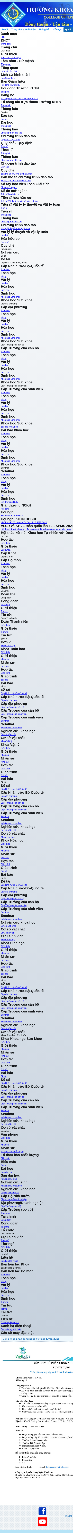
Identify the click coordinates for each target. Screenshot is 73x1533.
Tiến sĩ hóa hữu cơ (10, 194)
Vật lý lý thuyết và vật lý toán (15, 228)
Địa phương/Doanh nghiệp (13, 1199)
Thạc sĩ (4, 146)
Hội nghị (5, 509)
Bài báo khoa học (9, 426)
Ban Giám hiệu (8, 78)
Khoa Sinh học (8, 939)
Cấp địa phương (9, 700)
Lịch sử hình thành (10, 71)
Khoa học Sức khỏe (10, 297)
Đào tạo (57, 29)
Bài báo (4, 1069)
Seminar (5, 720)
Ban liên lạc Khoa (9, 1261)
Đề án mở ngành (9, 187)
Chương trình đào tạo (11, 132)
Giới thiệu (5, 1042)
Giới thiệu (30, 29)
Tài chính (5, 1213)
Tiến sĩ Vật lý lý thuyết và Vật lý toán (19, 201)
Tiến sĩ (4, 208)
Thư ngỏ (5, 1240)
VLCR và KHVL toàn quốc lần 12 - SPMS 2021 (24, 522)
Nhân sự (5, 659)
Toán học (5, 269)
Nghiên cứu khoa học (11, 727)
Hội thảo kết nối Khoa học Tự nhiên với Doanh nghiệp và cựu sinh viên (36, 529)
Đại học (4, 119)
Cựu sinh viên (7, 932)
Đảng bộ (5, 91)
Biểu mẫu (5, 1158)
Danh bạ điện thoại (10, 1322)
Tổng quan (6, 64)
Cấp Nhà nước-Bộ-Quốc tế (14, 693)
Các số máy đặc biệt (11, 1329)
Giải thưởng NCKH (10, 502)
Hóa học (5, 283)
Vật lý (3, 276)
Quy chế (5, 167)
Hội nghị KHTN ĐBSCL (12, 515)
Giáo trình (5, 1062)
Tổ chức (5, 1226)
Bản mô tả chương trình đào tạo (16, 173)
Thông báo (44, 29)
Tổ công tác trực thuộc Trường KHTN (19, 98)
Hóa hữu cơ (7, 235)
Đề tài (3, 1076)
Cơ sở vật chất (8, 734)
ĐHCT (5, 29)
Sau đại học (6, 1172)
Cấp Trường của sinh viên (13, 714)
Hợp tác (5, 1056)
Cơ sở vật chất (8, 1124)
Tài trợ (4, 1309)
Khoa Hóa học (8, 837)
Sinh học (5, 290)
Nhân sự (5, 1049)
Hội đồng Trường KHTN (12, 85)
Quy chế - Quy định (10, 139)
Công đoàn (6, 1220)
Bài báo (4, 679)
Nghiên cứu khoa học (11, 1117)
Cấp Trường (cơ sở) (11, 1206)
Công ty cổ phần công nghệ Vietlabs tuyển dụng (31, 1338)
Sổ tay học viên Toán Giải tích (16, 180)
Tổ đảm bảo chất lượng (12, 1151)
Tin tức (4, 611)
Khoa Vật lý (6, 741)
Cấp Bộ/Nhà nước (10, 1192)
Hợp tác (5, 666)
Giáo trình (5, 673)
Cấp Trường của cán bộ (12, 707)
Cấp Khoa (5, 550)
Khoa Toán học (8, 645)
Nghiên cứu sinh (9, 1179)
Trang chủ (16, 29)
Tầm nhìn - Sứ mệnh (11, 57)
